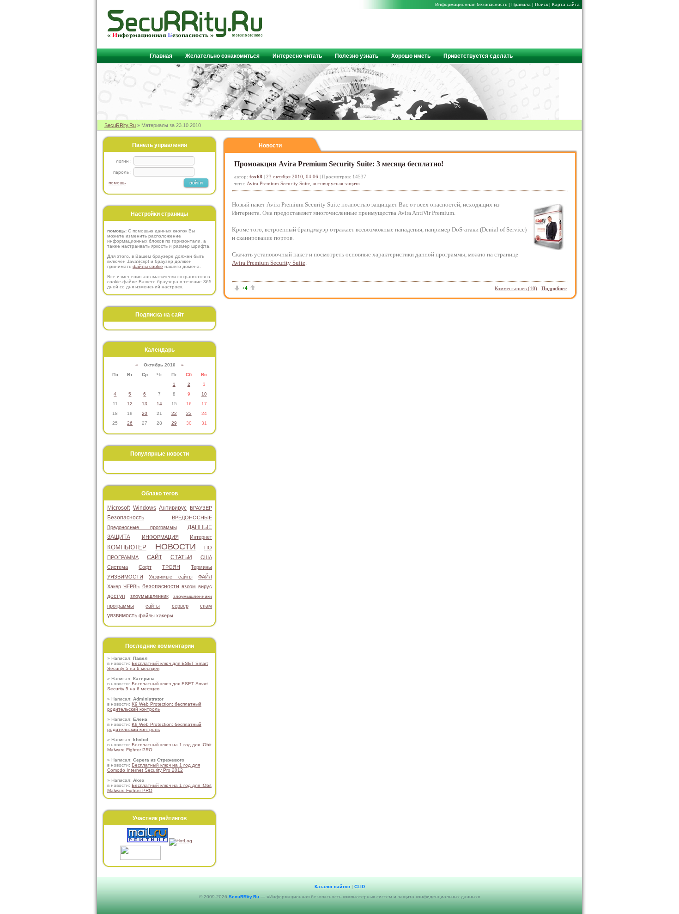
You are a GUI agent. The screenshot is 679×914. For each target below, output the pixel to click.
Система (117, 567)
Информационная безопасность (471, 4)
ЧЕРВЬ (131, 586)
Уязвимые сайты (170, 576)
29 (174, 423)
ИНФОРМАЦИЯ (160, 537)
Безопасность (125, 517)
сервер (180, 606)
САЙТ (154, 557)
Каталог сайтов (332, 886)
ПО (208, 547)
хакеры (164, 615)
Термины (201, 567)
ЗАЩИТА (118, 537)
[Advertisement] (469, 28)
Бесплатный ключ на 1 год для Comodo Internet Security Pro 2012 (153, 767)
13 (144, 403)
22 (174, 413)
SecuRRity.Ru (120, 125)
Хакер (114, 586)
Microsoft (118, 508)
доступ (116, 596)
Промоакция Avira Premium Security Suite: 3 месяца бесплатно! (338, 164)
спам (206, 606)
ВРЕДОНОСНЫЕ (192, 517)
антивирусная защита (336, 183)
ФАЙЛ (205, 576)
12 (130, 403)
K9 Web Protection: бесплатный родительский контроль (154, 706)
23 (189, 413)
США (206, 557)
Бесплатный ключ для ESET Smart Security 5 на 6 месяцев (157, 666)
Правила (521, 4)
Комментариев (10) (516, 288)
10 (204, 393)
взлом (189, 586)
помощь (117, 182)
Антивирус (173, 508)
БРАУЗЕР (201, 508)
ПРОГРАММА (123, 557)
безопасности (160, 586)
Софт (145, 567)
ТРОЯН (171, 567)
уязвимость (122, 615)
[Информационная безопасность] (185, 36)
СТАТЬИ (181, 557)
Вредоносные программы (142, 527)
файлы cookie (148, 266)
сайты (153, 606)
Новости (270, 145)
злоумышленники (192, 596)
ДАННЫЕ (200, 527)
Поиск (541, 4)
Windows (144, 508)
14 (159, 403)
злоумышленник (149, 596)
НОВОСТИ (175, 546)
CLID (359, 886)
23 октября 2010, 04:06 (292, 176)
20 (144, 413)
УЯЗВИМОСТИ (125, 576)
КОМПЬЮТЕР (126, 547)
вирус (205, 586)
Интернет (201, 537)
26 (130, 423)
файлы (147, 615)
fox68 (255, 176)
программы (120, 606)
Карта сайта (566, 4)
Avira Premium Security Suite (278, 183)
